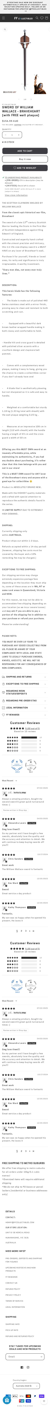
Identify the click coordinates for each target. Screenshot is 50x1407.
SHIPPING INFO (13, 1324)
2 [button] (21, 930)
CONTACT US (11, 1283)
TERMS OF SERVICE (14, 1301)
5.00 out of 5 (32, 728)
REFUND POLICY (13, 1289)
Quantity (6, 129)
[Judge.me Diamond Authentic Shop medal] (16, 765)
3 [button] (26, 930)
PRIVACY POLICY (13, 1295)
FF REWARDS (12, 1277)
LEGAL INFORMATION (15, 1307)
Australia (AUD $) (24, 1386)
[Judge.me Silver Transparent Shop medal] (30, 765)
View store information (16, 195)
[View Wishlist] (42, 18)
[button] (3, 18)
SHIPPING (17, 125)
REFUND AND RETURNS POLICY (20, 1336)
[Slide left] (19, 99)
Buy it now (25, 159)
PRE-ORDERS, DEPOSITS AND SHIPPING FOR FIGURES (24, 1260)
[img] (8, 788)
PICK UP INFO (12, 1330)
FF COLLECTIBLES (28, 1406)
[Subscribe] (41, 1356)
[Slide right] (31, 99)
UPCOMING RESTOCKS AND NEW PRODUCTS (21, 1269)
